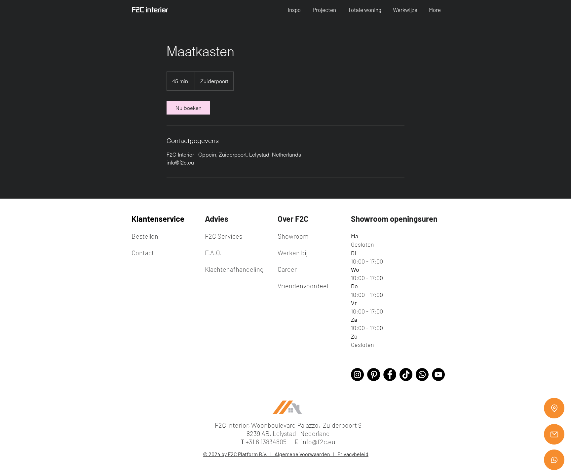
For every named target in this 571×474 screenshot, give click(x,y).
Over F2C (293, 218)
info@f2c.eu (318, 442)
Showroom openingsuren (394, 218)
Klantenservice (158, 218)
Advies (216, 218)
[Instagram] (357, 374)
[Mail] (554, 434)
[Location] (554, 408)
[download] (373, 374)
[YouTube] (438, 374)
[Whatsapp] (554, 460)
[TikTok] (406, 374)
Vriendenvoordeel (303, 286)
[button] (295, 9)
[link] (188, 108)
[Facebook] (389, 374)
